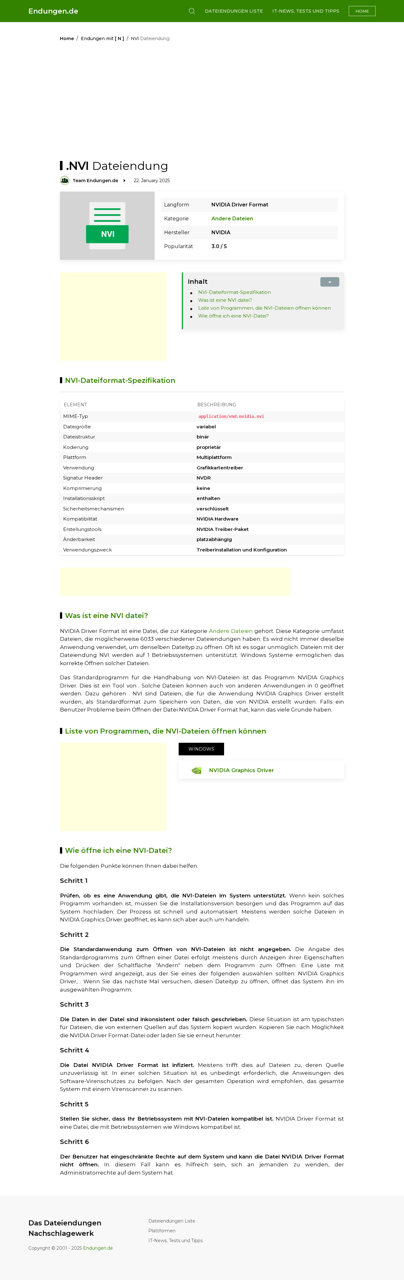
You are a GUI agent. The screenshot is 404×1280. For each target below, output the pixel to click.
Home (362, 11)
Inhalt (198, 281)
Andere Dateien (232, 219)
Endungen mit (102, 38)
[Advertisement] (113, 316)
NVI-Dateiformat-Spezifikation (234, 292)
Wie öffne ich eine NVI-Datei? (233, 316)
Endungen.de (53, 11)
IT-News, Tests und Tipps (305, 11)
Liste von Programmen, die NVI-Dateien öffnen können (264, 308)
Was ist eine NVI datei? (225, 300)
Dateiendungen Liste (234, 11)
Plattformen (161, 1231)
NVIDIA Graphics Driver (241, 770)
